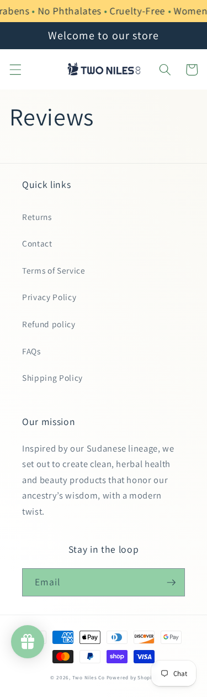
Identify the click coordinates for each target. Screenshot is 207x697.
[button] (15, 69)
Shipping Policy (52, 377)
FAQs (31, 351)
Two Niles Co (88, 677)
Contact (37, 243)
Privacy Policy (49, 296)
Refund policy (49, 323)
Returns (37, 216)
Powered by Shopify (132, 677)
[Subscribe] (171, 582)
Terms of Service (54, 270)
